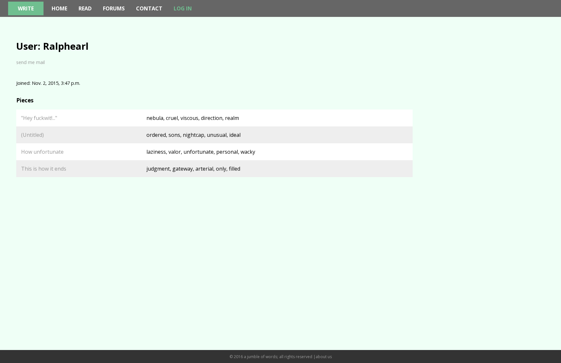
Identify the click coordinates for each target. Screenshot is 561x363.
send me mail (30, 62)
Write (26, 8)
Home (59, 8)
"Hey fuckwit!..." (39, 118)
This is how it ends (43, 168)
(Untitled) (32, 134)
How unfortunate (42, 151)
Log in (183, 8)
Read (85, 8)
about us (324, 356)
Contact (149, 8)
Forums (114, 8)
